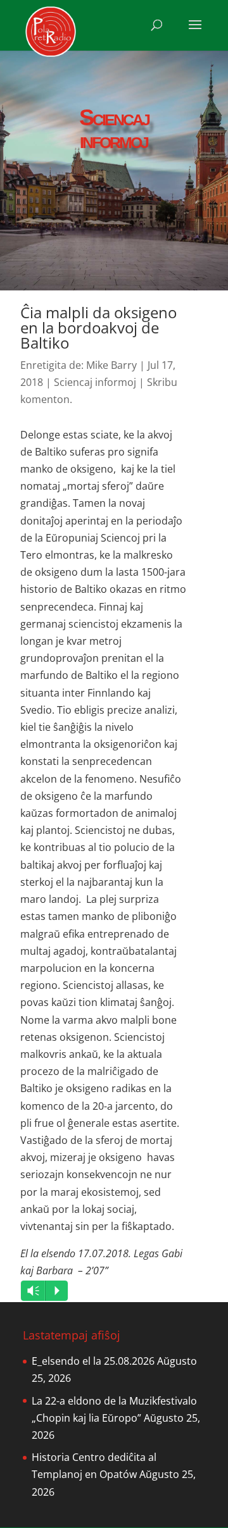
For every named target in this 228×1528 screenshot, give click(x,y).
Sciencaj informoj (95, 382)
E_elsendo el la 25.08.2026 (93, 1361)
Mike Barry (111, 365)
